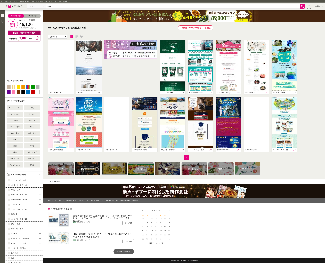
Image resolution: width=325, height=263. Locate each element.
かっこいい (15, 114)
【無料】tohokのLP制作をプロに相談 (195, 28)
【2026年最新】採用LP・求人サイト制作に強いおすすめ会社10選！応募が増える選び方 (102, 235)
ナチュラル (32, 159)
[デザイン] (72, 37)
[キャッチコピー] (76, 37)
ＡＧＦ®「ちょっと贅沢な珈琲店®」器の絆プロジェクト (197, 150)
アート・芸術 (15, 127)
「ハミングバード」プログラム (169, 92)
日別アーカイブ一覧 (156, 243)
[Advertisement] (24, 59)
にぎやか (15, 120)
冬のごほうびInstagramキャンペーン (225, 92)
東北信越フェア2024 (84, 150)
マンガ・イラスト (15, 108)
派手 (32, 139)
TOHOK (80, 92)
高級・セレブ (32, 152)
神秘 (15, 152)
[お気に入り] (81, 37)
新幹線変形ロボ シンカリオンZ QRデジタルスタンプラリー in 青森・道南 (225, 150)
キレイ (32, 127)
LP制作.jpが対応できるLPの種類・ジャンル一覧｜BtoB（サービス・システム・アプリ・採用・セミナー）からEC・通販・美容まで (103, 217)
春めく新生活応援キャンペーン (58, 150)
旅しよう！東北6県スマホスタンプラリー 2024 (169, 150)
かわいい (32, 114)
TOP (49, 181)
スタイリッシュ (15, 165)
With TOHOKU (250, 92)
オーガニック (15, 159)
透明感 (32, 165)
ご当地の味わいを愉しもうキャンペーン (141, 150)
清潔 (15, 146)
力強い (15, 139)
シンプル (32, 120)
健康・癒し (32, 133)
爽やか (32, 146)
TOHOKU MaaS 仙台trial (281, 150)
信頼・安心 (15, 133)
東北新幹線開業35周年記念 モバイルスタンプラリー (197, 92)
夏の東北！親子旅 (279, 92)
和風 (32, 108)
